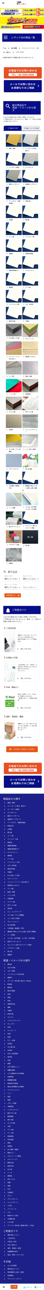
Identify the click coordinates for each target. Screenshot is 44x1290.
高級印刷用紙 (11, 846)
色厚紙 (9, 1146)
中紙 (8, 1126)
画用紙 (9, 855)
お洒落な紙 (11, 1219)
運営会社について (13, 1269)
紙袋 (8, 1100)
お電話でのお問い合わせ (23, 72)
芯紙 (8, 1034)
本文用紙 (10, 1139)
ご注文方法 (11, 628)
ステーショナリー (13, 922)
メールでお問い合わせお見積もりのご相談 (23, 85)
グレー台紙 (11, 1040)
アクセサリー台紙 (13, 948)
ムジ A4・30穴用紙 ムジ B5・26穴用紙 (21, 938)
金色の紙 (10, 1166)
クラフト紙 (11, 902)
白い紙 (9, 1169)
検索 (14, 1287)
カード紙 (10, 1133)
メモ (8, 1212)
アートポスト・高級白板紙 (16, 822)
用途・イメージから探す (31, 128)
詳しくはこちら (26, 649)
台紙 (8, 1060)
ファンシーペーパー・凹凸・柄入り (20, 50)
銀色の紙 (10, 1163)
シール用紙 (11, 935)
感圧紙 (9, 842)
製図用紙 (10, 1116)
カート (39, 1287)
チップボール (11, 812)
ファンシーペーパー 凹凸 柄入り (18, 882)
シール (9, 1172)
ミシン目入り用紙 (13, 918)
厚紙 (8, 1143)
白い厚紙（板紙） (13, 1149)
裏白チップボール (13, 816)
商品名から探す (12, 128)
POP (8, 1189)
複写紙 (9, 987)
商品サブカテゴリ (27, 576)
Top (4, 48)
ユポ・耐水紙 (11, 865)
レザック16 (19, 52)
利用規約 (10, 1275)
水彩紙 (9, 1050)
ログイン (29, 1287)
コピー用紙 (11, 971)
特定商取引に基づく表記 (15, 1272)
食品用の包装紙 (12, 1083)
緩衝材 (9, 955)
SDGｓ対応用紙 (12, 1053)
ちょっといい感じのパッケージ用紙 (19, 945)
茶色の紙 (10, 1014)
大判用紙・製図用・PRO (15, 928)
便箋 (8, 1063)
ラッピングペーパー (14, 1020)
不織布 (9, 872)
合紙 (8, 994)
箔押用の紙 (11, 1004)
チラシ (9, 1196)
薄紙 (8, 1007)
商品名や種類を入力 (30, 587)
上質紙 (9, 829)
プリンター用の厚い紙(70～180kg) (19, 981)
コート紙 (10, 836)
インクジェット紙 (13, 862)
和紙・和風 (11, 892)
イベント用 (11, 895)
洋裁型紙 (10, 1106)
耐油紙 (9, 984)
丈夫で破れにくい (13, 1067)
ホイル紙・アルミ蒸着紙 (15, 915)
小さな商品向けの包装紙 (15, 1073)
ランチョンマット (13, 1090)
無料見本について (13, 1235)
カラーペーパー (12, 879)
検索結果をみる (13, 595)
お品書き (10, 1192)
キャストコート (12, 852)
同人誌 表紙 (11, 925)
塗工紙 (9, 832)
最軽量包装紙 (11, 1080)
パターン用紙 (11, 1103)
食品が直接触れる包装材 (15, 1086)
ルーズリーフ (11, 1030)
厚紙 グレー (11, 1153)
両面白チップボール (14, 819)
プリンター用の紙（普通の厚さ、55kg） (21, 1225)
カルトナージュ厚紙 (14, 1156)
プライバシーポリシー (14, 1279)
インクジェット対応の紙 (15, 974)
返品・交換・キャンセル (15, 1255)
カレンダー (11, 1024)
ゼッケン (10, 1017)
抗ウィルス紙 (11, 905)
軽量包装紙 (11, 1070)
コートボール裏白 (13, 809)
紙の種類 (14, 48)
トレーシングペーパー (14, 912)
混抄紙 (9, 908)
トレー (9, 1093)
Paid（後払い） (13, 687)
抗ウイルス (11, 1179)
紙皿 (8, 1096)
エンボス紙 (11, 1123)
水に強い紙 (11, 1047)
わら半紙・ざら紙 (13, 875)
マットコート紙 (12, 839)
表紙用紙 (10, 1136)
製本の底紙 (11, 991)
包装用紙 (10, 898)
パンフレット (12, 1209)
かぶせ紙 (10, 1222)
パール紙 (10, 888)
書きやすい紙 (11, 1113)
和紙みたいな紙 (12, 1215)
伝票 (8, 1027)
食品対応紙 (11, 869)
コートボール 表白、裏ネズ (16, 806)
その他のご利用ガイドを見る (22, 749)
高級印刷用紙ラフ (13, 849)
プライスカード (12, 1199)
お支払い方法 (12, 657)
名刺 (8, 1001)
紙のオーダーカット (14, 941)
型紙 (8, 997)
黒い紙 (9, 951)
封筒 (8, 1037)
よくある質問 (11, 1265)
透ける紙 (10, 1120)
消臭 (8, 1186)
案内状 (9, 964)
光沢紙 (9, 1044)
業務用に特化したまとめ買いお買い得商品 (21, 931)
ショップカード (12, 1202)
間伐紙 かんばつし (13, 885)
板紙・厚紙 (11, 803)
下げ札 (9, 1205)
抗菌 (8, 1182)
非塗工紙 (10, 826)
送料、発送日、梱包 (14, 716)
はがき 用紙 (11, 967)
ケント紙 (10, 859)
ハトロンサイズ (12, 1110)
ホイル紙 (10, 1129)
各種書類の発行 (12, 1251)
